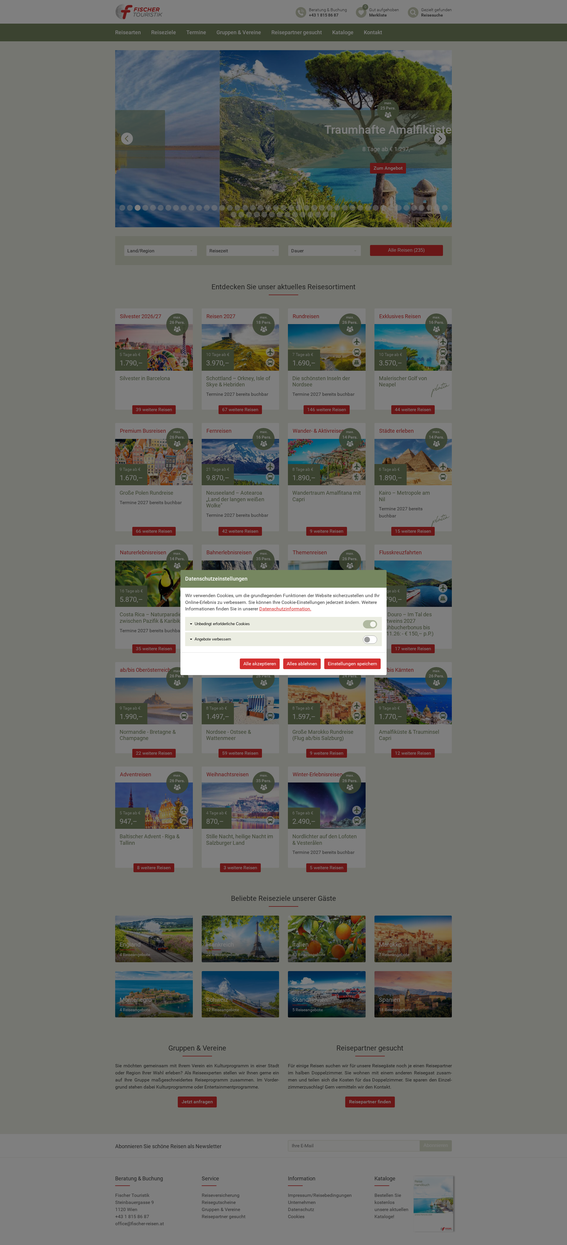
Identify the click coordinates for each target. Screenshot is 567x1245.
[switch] (370, 639)
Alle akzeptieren (259, 663)
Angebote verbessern (213, 639)
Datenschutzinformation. (285, 609)
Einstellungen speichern (352, 663)
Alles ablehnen (302, 663)
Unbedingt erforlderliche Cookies (222, 624)
